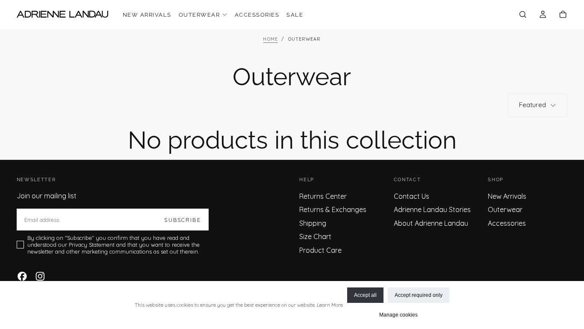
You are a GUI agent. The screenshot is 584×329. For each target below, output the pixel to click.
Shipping (312, 223)
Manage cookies (398, 315)
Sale (294, 15)
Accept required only (418, 295)
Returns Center (323, 196)
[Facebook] (22, 276)
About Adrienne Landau (431, 223)
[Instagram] (40, 276)
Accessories (257, 15)
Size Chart (315, 236)
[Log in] (542, 15)
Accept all (365, 295)
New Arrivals (147, 15)
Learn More (330, 305)
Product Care (320, 250)
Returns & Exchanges (332, 209)
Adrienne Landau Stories (432, 209)
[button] (522, 15)
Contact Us (411, 196)
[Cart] (562, 15)
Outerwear (199, 15)
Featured (532, 105)
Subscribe (182, 219)
